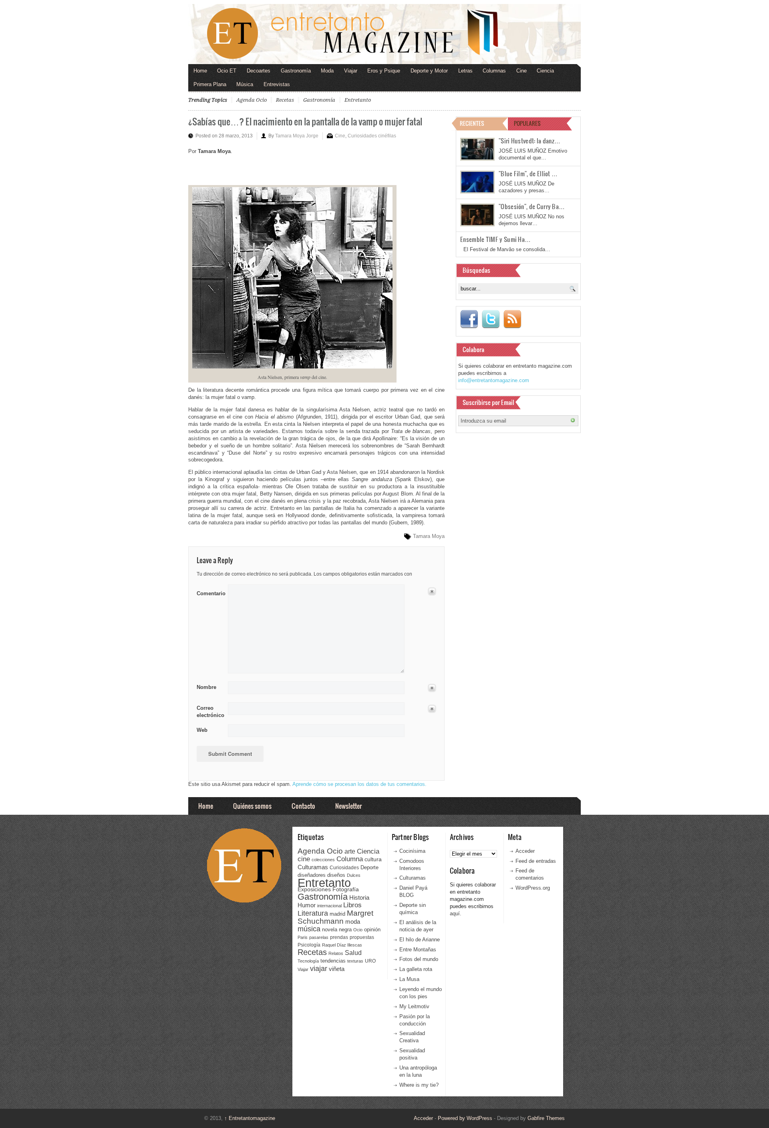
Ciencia (545, 71)
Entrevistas (277, 84)
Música (244, 84)
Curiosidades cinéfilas (372, 136)
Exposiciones (314, 889)
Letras (465, 71)
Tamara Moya (429, 536)
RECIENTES (472, 123)
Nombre (206, 687)
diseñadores (312, 875)
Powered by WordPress (465, 1118)
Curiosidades (344, 867)
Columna (349, 859)
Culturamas (313, 867)
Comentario (210, 592)
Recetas (285, 100)
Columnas (494, 71)
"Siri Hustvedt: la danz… (529, 140)
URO (370, 961)
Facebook (469, 319)
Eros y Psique (383, 71)
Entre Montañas (417, 950)
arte (349, 851)
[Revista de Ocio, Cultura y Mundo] (384, 34)
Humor (307, 905)
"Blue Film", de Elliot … (528, 173)
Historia (359, 897)
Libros (352, 905)
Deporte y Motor (429, 71)
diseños (336, 875)
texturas (355, 961)
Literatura (313, 913)
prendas (339, 937)
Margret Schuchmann (335, 917)
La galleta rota (415, 969)
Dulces (353, 875)
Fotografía (345, 889)
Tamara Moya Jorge (296, 136)
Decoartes (258, 71)
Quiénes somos (252, 805)
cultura (373, 859)
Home (200, 71)
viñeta (336, 968)
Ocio (357, 929)
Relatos (335, 953)
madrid (337, 914)
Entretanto (357, 100)
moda (352, 921)
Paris (303, 937)
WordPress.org (532, 888)
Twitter (490, 319)
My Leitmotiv (414, 1006)
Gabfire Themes (546, 1118)
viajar (318, 968)
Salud (353, 952)
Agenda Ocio (251, 100)
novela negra (337, 930)
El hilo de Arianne (419, 940)
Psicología (309, 945)
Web (202, 730)
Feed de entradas (535, 861)
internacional (329, 905)
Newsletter (348, 805)
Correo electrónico (210, 711)
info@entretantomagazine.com (493, 380)
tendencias (333, 961)
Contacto (303, 805)
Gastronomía (296, 71)
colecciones (323, 859)
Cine (521, 71)
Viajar (350, 71)
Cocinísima (412, 851)
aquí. (455, 913)
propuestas (362, 937)
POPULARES (527, 123)
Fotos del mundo (418, 959)
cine (304, 859)
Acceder (525, 851)
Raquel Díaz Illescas (342, 945)
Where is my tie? (419, 1085)
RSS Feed (512, 319)
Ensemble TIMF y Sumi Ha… (495, 239)
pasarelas (318, 937)
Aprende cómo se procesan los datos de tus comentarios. (359, 784)
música (309, 929)
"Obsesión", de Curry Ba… (532, 206)
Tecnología (308, 961)
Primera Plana (209, 84)
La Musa (409, 979)
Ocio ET (226, 71)
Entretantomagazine (249, 1118)
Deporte (369, 867)
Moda (327, 71)
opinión (372, 930)
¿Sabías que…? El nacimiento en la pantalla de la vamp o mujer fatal (305, 121)
